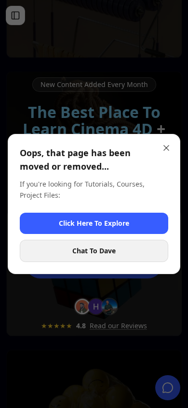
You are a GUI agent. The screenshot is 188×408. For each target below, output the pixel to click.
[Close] (166, 148)
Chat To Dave (94, 250)
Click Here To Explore (94, 223)
